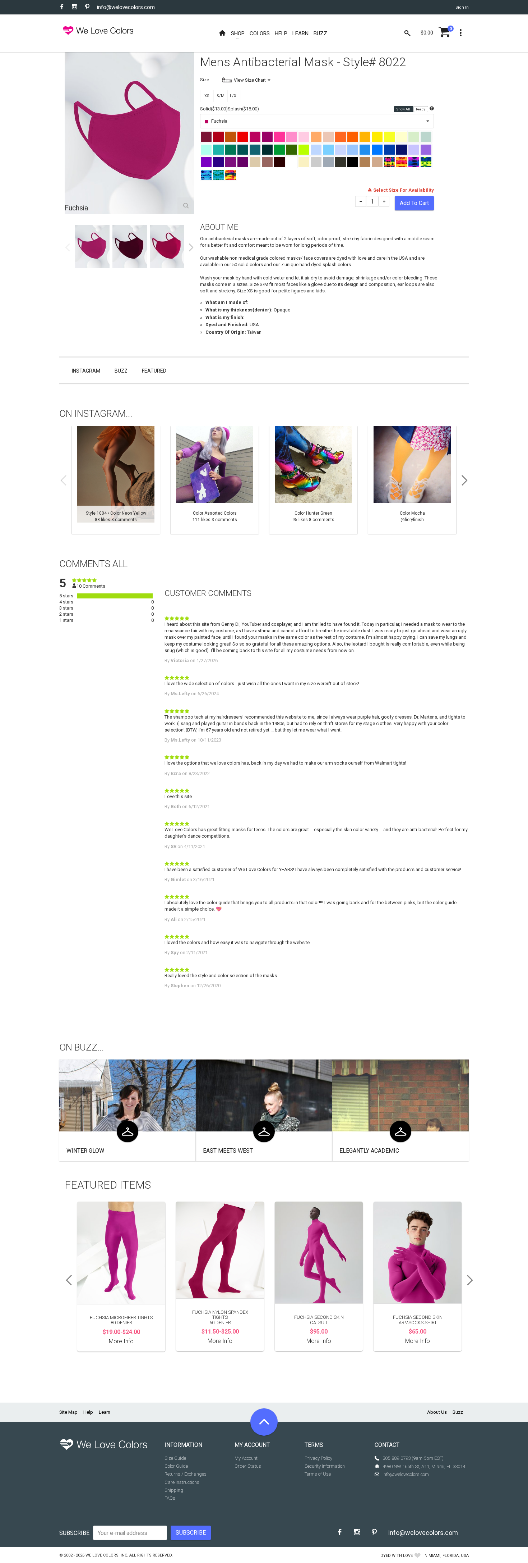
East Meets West (228, 1150)
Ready (421, 109)
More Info (121, 1341)
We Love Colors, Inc (106, 1555)
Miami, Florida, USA (449, 1555)
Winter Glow (85, 1150)
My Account (246, 1458)
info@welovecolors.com (126, 7)
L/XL (234, 96)
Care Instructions (182, 1482)
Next (191, 247)
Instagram (86, 371)
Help (88, 1412)
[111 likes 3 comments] (214, 480)
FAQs (170, 1498)
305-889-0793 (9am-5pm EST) (413, 1458)
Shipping (174, 1490)
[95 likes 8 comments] (313, 480)
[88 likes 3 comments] (115, 480)
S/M (220, 96)
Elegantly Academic (369, 1150)
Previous (67, 247)
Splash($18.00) (243, 108)
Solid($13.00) (214, 108)
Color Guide (176, 1466)
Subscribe (74, 1533)
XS (206, 96)
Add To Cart (414, 203)
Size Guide (175, 1458)
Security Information (325, 1466)
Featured (154, 371)
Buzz (121, 371)
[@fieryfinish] (412, 480)
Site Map (68, 1412)
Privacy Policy (318, 1458)
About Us (437, 1412)
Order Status (248, 1466)
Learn (104, 1412)
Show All (403, 109)
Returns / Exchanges (186, 1474)
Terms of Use (318, 1474)
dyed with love (396, 1555)
